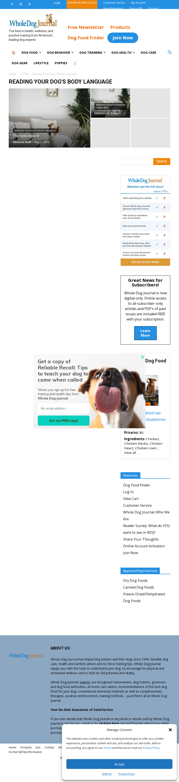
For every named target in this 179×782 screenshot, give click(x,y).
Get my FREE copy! (63, 421)
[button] (170, 730)
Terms (107, 748)
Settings (107, 774)
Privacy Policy (151, 748)
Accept (119, 764)
